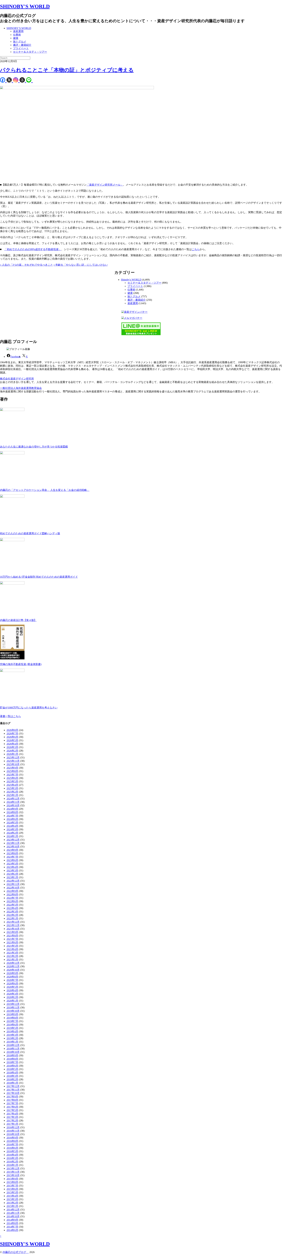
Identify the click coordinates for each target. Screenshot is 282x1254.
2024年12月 (13, 798)
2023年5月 (12, 863)
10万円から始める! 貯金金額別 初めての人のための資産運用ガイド (39, 576)
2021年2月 (12, 956)
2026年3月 (12, 747)
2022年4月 (12, 908)
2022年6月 (12, 901)
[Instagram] (16, 80)
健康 (15, 38)
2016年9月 (12, 1137)
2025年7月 (12, 774)
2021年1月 (12, 959)
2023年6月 (12, 860)
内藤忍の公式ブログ (16, 1252)
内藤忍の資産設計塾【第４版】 (18, 620)
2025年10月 (13, 764)
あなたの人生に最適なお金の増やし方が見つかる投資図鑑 (34, 446)
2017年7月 (12, 1103)
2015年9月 (12, 1178)
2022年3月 (12, 911)
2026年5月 (12, 740)
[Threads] (23, 80)
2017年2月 (12, 1120)
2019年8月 (12, 1017)
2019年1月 (12, 1041)
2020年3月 (12, 993)
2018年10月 (13, 1052)
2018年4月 (12, 1072)
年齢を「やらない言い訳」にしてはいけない (81, 264)
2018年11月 (13, 1048)
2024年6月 (12, 819)
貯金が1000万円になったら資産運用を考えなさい (28, 707)
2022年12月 (13, 880)
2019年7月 (12, 1021)
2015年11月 (13, 1171)
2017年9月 (12, 1096)
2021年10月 (13, 928)
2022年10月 (13, 887)
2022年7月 (12, 898)
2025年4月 (12, 784)
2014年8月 (12, 1223)
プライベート (21, 48)
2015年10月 (13, 1175)
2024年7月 (12, 815)
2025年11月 (13, 761)
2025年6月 (12, 778)
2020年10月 (13, 969)
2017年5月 (12, 1110)
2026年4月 (12, 743)
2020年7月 (12, 980)
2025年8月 (12, 771)
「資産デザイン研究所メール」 (104, 184)
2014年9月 (12, 1219)
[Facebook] (3, 80)
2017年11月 (13, 1089)
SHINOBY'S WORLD (25, 6)
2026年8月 (12, 730)
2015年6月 (12, 1189)
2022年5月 (12, 904)
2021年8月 (12, 935)
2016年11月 (13, 1130)
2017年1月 (12, 1124)
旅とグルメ (19, 41)
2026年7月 (12, 733)
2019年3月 (12, 1035)
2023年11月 (13, 843)
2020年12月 (13, 963)
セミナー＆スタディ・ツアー (30, 51)
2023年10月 (13, 846)
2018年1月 (12, 1082)
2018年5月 (12, 1069)
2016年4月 (12, 1154)
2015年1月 (12, 1206)
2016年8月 (12, 1141)
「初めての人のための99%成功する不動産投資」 (32, 249)
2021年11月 (13, 925)
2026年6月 (12, 737)
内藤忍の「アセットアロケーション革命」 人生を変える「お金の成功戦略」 (44, 490)
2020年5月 (12, 987)
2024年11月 (13, 802)
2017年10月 (13, 1093)
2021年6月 (12, 942)
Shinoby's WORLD (131, 279)
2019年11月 (13, 1007)
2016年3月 (12, 1158)
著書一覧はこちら (10, 716)
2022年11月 (13, 884)
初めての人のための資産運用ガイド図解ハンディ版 (30, 533)
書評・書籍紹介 (22, 45)
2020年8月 (12, 976)
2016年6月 (12, 1148)
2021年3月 (12, 952)
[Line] (29, 80)
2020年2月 (12, 997)
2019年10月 (13, 1011)
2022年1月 (12, 918)
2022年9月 (12, 891)
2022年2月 (12, 915)
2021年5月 (12, 945)
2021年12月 (13, 921)
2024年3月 (12, 829)
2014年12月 (13, 1209)
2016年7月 (12, 1144)
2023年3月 (12, 870)
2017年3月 (12, 1117)
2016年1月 (12, 1165)
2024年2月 (12, 832)
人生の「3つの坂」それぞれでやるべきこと (26, 264)
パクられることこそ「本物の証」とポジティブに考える (67, 70)
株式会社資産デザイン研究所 (17, 378)
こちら (196, 249)
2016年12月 (13, 1127)
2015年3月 (12, 1199)
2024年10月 (13, 805)
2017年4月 (12, 1113)
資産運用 (18, 31)
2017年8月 (12, 1100)
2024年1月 (12, 836)
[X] (10, 80)
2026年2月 (12, 750)
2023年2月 (12, 874)
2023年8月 (12, 853)
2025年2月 (12, 791)
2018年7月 (12, 1062)
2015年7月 (12, 1185)
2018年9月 (12, 1055)
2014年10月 (13, 1216)
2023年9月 (12, 850)
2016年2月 (12, 1161)
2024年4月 (12, 826)
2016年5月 (12, 1151)
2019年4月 (12, 1031)
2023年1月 (12, 877)
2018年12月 (13, 1045)
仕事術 (17, 34)
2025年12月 (13, 757)
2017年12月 (13, 1086)
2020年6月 (12, 983)
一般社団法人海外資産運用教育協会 (21, 388)
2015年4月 (12, 1195)
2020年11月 (13, 966)
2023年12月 (13, 839)
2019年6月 (12, 1024)
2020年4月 (12, 990)
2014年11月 (13, 1213)
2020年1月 (12, 1000)
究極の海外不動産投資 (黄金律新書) (20, 664)
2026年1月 (12, 754)
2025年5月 (12, 781)
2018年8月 (12, 1058)
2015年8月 (12, 1182)
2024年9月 (12, 808)
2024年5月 (12, 822)
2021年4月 (12, 949)
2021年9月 (12, 932)
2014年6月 (12, 1230)
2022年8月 (12, 894)
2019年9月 (12, 1014)
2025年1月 (12, 795)
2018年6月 (12, 1065)
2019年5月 (12, 1028)
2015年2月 (12, 1202)
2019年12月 (13, 1004)
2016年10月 (13, 1134)
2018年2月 (12, 1079)
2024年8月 (12, 812)
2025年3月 (12, 788)
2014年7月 (12, 1226)
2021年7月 (12, 939)
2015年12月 (13, 1168)
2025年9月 (12, 767)
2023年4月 (12, 867)
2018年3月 (12, 1076)
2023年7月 (12, 856)
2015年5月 (12, 1192)
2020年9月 (12, 973)
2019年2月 (12, 1038)
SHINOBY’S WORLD (19, 28)
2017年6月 (12, 1106)
